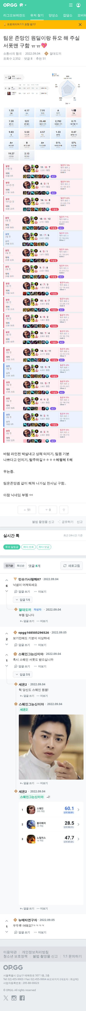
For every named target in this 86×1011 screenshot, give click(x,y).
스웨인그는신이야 (30, 654)
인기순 (9, 565)
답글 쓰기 (24, 591)
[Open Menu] (78, 5)
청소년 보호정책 (15, 956)
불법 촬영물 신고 (45, 956)
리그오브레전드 (14, 15)
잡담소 (67, 15)
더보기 (42, 591)
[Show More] (23, 5)
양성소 (53, 15)
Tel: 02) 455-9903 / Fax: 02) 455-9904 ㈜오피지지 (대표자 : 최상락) (40, 979)
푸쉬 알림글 (11, 547)
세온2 (23, 684)
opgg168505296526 (33, 632)
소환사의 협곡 (12, 53)
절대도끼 (25, 609)
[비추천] (6, 591)
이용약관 (10, 952)
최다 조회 (28, 547)
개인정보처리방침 (35, 952)
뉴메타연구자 (27, 920)
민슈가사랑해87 (29, 579)
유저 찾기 (37, 15)
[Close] (80, 24)
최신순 (20, 565)
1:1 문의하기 (72, 956)
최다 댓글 (44, 547)
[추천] (6, 580)
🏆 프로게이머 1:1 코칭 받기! (19, 24)
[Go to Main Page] (10, 5)
